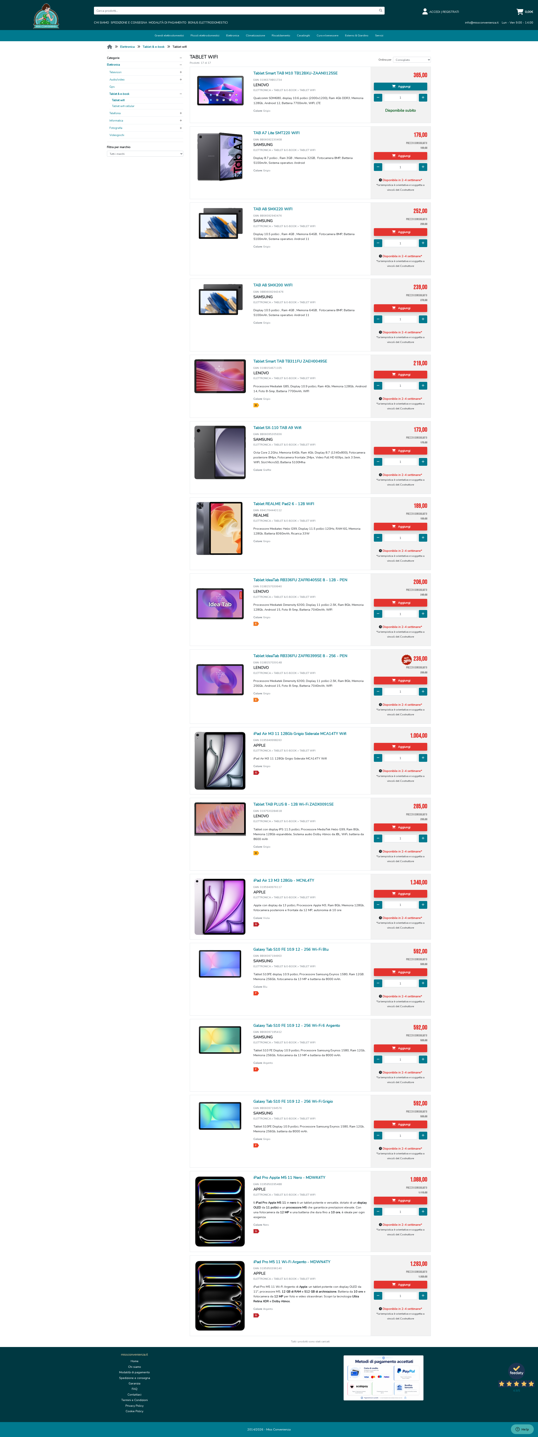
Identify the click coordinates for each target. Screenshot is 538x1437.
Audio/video (117, 80)
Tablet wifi (118, 100)
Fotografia (115, 128)
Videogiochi (116, 135)
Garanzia (134, 1383)
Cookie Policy (134, 1411)
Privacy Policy (134, 1406)
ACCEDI (434, 12)
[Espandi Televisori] (180, 72)
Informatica (116, 121)
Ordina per (384, 59)
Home (134, 1361)
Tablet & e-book (154, 47)
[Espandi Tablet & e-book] (180, 94)
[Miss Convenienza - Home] (46, 16)
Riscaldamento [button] (281, 35)
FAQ (134, 1389)
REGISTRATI (451, 12)
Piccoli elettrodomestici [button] (205, 35)
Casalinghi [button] (303, 35)
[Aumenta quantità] (423, 98)
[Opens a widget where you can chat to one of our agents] (522, 1429)
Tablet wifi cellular (123, 106)
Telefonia (115, 113)
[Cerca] (381, 11)
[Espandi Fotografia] (180, 128)
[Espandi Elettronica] (180, 64)
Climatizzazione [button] (255, 35)
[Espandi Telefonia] (180, 113)
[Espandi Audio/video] (180, 79)
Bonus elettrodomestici (208, 22)
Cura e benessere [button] (327, 35)
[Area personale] (425, 11)
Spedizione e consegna (129, 22)
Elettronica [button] (232, 35)
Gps (112, 87)
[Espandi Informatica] (180, 120)
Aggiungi (403, 86)
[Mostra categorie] (180, 58)
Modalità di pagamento (167, 22)
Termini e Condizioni (134, 1400)
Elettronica (127, 47)
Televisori (115, 72)
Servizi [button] (379, 35)
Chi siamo (101, 22)
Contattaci (134, 1395)
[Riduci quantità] (378, 98)
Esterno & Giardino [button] (356, 35)
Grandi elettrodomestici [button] (169, 35)
